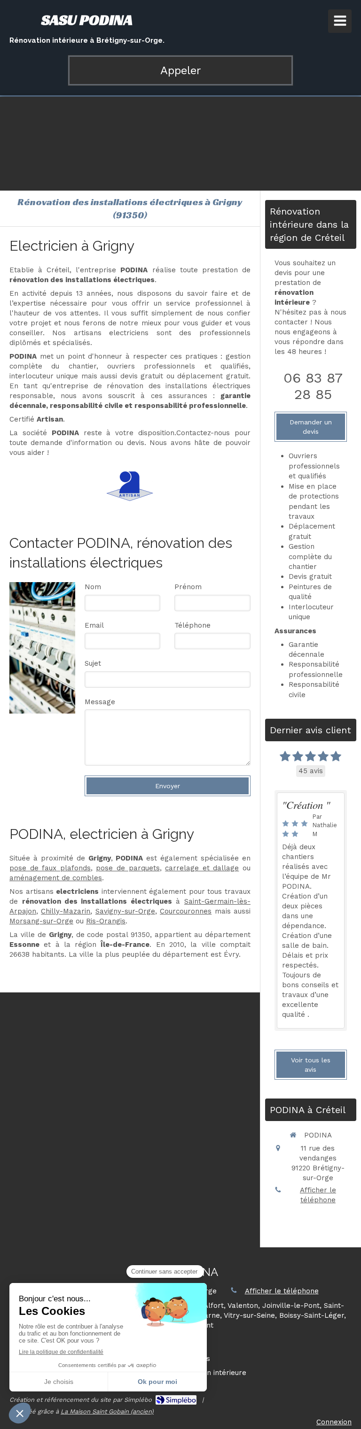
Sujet (93, 663)
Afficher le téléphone (318, 1195)
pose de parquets (127, 868)
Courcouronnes (186, 911)
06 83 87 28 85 (313, 385)
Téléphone (192, 625)
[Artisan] (129, 486)
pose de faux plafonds (50, 868)
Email (94, 625)
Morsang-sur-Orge (41, 921)
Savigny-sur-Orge (125, 911)
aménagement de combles (55, 878)
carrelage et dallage (202, 868)
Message (100, 702)
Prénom (188, 587)
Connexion (334, 1422)
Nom (93, 587)
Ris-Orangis (106, 921)
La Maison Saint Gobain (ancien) (107, 1411)
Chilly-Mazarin (65, 911)
